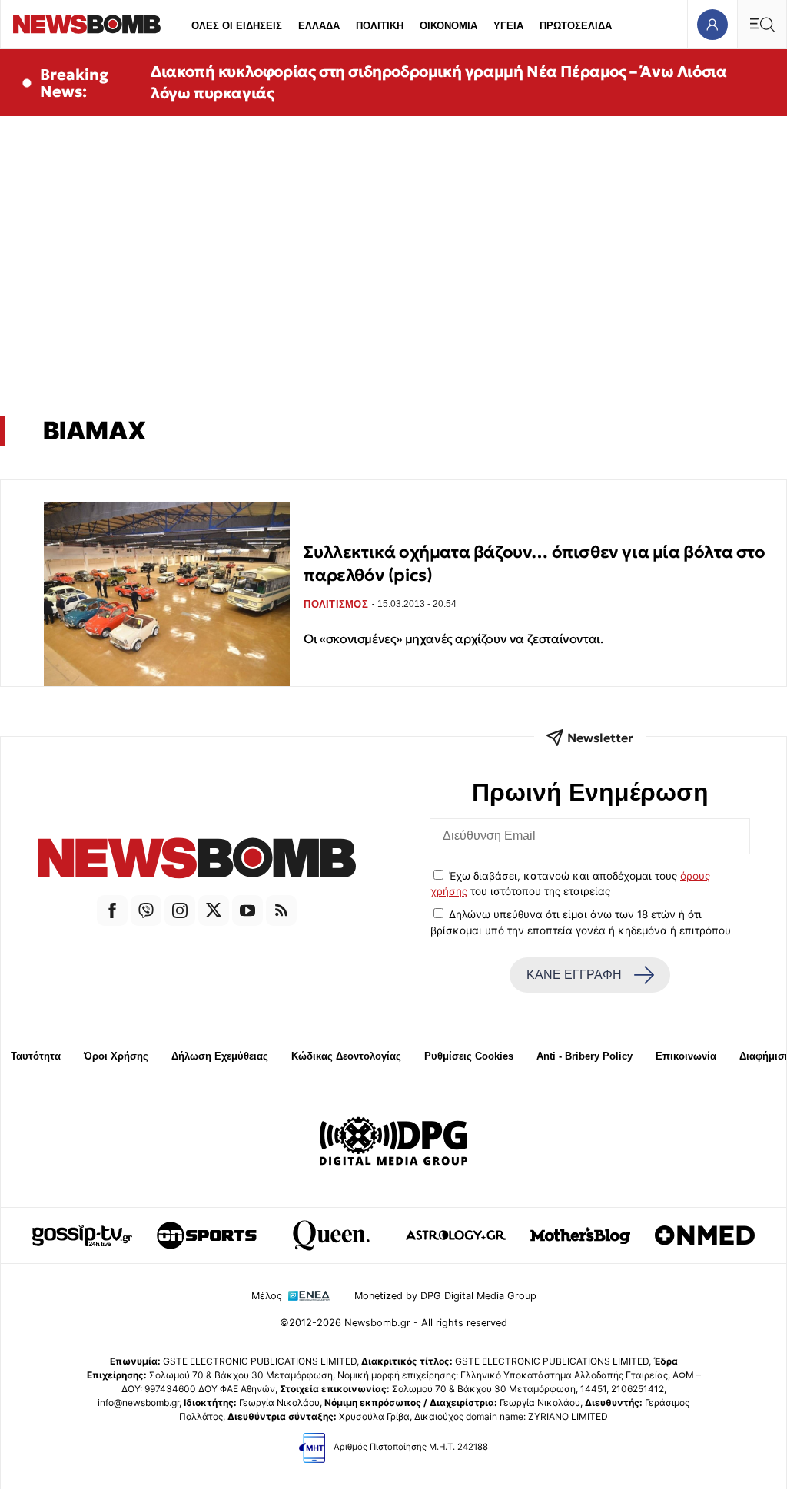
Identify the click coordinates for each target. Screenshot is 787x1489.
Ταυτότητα (36, 1056)
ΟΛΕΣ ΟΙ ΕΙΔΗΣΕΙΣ (236, 26)
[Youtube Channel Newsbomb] (247, 910)
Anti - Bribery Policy (584, 1056)
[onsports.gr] (207, 1235)
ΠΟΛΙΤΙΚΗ (379, 26)
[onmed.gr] (705, 1235)
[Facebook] (112, 910)
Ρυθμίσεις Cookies (468, 1056)
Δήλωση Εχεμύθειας (219, 1056)
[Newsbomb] (197, 860)
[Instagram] (179, 910)
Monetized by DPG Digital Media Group (445, 1296)
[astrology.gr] (456, 1235)
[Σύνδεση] (712, 24)
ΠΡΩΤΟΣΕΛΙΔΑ (576, 26)
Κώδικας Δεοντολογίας (346, 1056)
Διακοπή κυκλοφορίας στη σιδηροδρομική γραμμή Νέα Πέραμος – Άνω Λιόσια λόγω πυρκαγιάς (438, 82)
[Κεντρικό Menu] (761, 24)
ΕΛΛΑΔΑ (319, 26)
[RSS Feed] (281, 910)
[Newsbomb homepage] (87, 24)
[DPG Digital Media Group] (393, 1143)
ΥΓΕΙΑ (508, 26)
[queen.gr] (331, 1235)
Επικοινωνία (686, 1056)
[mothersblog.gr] (580, 1235)
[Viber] (146, 910)
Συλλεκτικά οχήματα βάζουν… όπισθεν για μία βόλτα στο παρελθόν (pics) (534, 563)
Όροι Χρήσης (116, 1056)
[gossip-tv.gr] (82, 1235)
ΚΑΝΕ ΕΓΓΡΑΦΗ (574, 974)
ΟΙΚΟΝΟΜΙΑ (448, 26)
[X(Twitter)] (213, 910)
